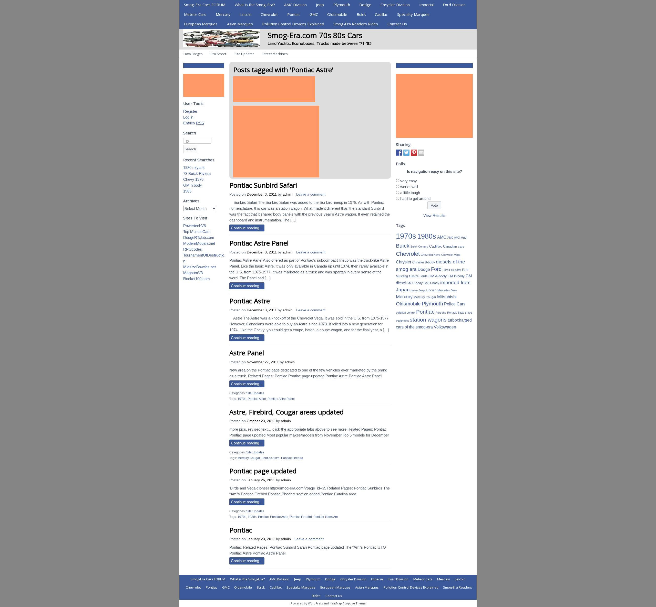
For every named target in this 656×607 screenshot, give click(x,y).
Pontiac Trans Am (325, 517)
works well (409, 187)
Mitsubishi (447, 296)
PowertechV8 (194, 225)
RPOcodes (192, 249)
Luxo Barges (193, 53)
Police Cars (454, 304)
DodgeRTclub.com (198, 237)
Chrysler (403, 262)
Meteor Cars (195, 14)
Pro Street (218, 53)
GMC (314, 14)
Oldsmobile (337, 14)
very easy (408, 181)
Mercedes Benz (447, 290)
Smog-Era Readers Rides (355, 23)
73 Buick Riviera (197, 173)
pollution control (405, 312)
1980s (252, 517)
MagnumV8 (193, 273)
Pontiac (293, 14)
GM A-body (437, 276)
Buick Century (419, 246)
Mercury (223, 14)
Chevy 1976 (193, 179)
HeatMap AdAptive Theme (348, 603)
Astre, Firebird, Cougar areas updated (286, 412)
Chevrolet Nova (430, 254)
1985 (187, 191)
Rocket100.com (196, 278)
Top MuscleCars (197, 231)
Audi (464, 237)
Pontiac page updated (262, 470)
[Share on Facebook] (399, 153)
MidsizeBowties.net (199, 267)
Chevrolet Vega (450, 254)
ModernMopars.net (199, 243)
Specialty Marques (413, 14)
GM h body (192, 185)
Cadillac (381, 14)
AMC (441, 237)
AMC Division (295, 4)
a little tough (410, 192)
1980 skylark (194, 167)
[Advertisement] (274, 89)
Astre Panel (246, 352)
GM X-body (431, 283)
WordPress (315, 603)
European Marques (201, 23)
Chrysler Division (395, 4)
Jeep (320, 4)
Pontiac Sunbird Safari (263, 185)
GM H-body (415, 283)
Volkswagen (445, 327)
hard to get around (415, 198)
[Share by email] (421, 153)
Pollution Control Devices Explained (293, 23)
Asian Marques (240, 23)
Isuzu (414, 290)
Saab (461, 312)
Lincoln (245, 14)
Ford (436, 269)
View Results (434, 215)
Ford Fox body (452, 269)
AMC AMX (453, 237)
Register (190, 111)
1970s (242, 399)
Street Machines (275, 53)
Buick (361, 14)
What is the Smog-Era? (255, 4)
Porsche (441, 312)
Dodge (365, 4)
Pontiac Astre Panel (259, 243)
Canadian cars (453, 246)
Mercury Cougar (249, 458)
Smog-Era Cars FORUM (204, 4)
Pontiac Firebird (292, 458)
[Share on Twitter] (406, 153)
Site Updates (244, 53)
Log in (188, 117)
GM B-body (456, 276)
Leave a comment (310, 194)
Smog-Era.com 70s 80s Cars (315, 35)
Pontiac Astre (249, 300)
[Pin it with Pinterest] (414, 153)
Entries (193, 123)
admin (288, 194)
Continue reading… (247, 228)
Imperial (426, 4)
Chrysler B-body (423, 262)
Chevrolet (269, 14)
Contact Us (397, 23)
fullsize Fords (418, 276)
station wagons (428, 320)
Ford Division (454, 4)
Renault (452, 312)
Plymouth (341, 4)
